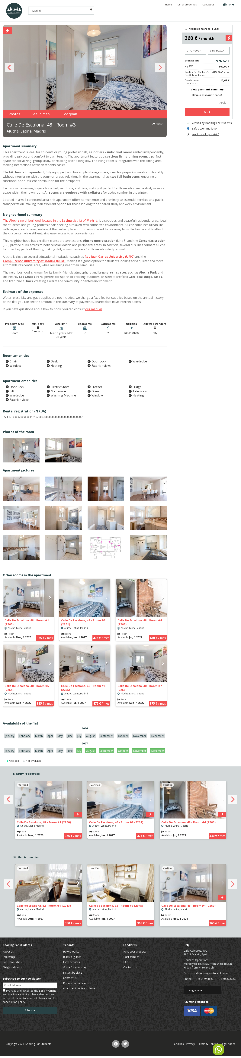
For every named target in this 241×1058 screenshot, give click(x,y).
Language (194, 990)
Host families (131, 957)
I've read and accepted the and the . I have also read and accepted (30, 996)
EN (229, 4)
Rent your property (134, 951)
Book (207, 112)
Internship (9, 957)
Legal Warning (47, 990)
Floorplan (69, 114)
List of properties (187, 4)
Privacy (190, 1044)
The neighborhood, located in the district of (50, 220)
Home (168, 4)
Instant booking (72, 972)
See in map (41, 114)
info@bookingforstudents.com (210, 973)
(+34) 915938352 (204, 979)
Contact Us (208, 4)
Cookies (179, 1044)
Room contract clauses (77, 983)
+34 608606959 (226, 979)
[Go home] (14, 10)
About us (8, 951)
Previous (9, 67)
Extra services (71, 962)
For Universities (12, 962)
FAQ (126, 962)
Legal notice (227, 1044)
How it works (71, 951)
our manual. (93, 309)
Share (159, 124)
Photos (14, 114)
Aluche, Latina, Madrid (26, 131)
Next (160, 67)
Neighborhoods (12, 967)
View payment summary (207, 89)
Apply (223, 102)
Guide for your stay (74, 967)
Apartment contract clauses (80, 988)
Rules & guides (72, 957)
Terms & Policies (207, 1044)
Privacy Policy (21, 994)
